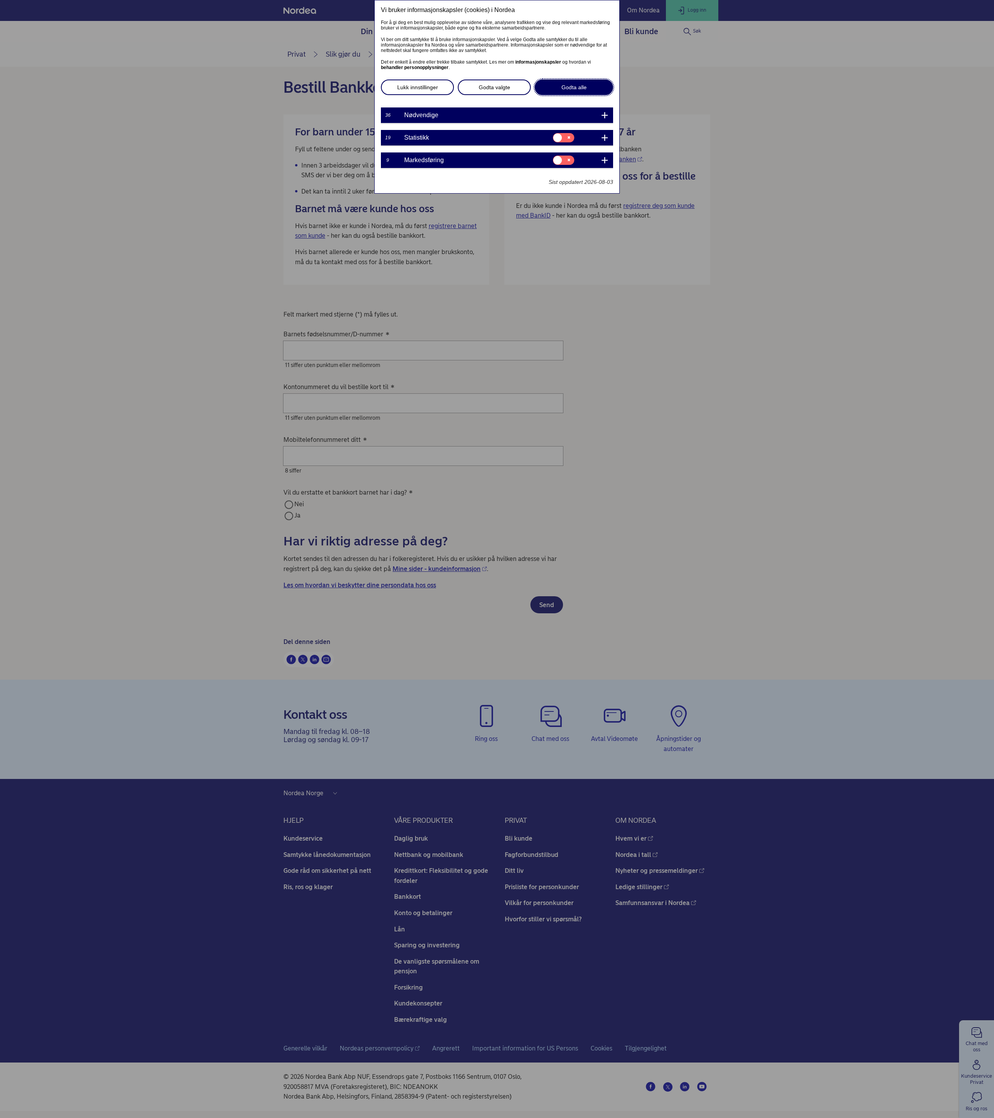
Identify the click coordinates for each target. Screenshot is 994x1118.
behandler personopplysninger (414, 67)
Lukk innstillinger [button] (417, 87)
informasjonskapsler (538, 62)
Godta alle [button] (574, 87)
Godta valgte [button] (494, 87)
